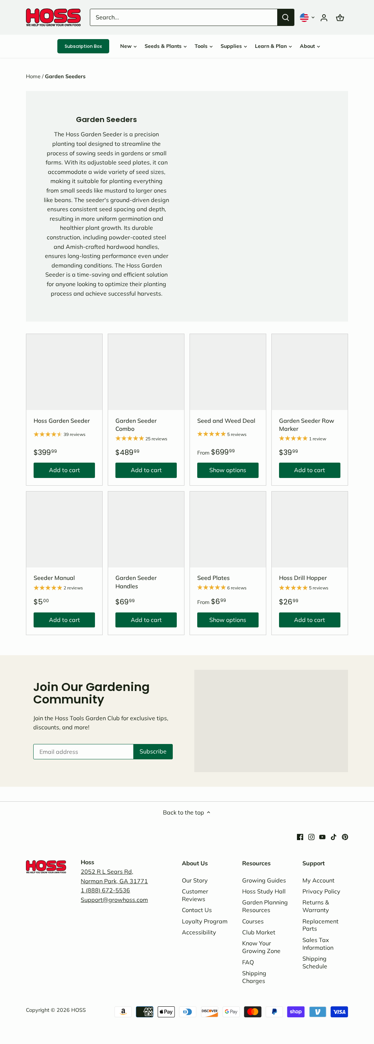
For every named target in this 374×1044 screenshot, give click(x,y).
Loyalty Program (205, 921)
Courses (253, 921)
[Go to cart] (340, 17)
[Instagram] (311, 836)
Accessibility (199, 932)
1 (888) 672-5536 (105, 890)
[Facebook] (300, 836)
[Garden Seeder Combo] (146, 372)
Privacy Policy (321, 891)
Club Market (258, 932)
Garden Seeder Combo (136, 424)
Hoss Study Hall (264, 891)
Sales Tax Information (317, 943)
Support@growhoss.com (114, 899)
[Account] (324, 17)
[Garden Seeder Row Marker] (310, 372)
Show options (221, 472)
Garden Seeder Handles (136, 581)
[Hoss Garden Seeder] (64, 372)
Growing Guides (264, 880)
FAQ (248, 962)
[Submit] (285, 17)
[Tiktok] (334, 836)
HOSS (78, 1010)
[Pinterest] (345, 836)
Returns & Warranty (315, 906)
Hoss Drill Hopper (303, 577)
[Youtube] (322, 836)
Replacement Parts (320, 925)
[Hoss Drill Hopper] (310, 529)
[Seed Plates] (228, 529)
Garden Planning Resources (265, 906)
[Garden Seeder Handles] (146, 529)
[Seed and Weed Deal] (228, 372)
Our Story (195, 880)
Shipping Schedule (314, 962)
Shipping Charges (254, 976)
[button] (308, 17)
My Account (318, 880)
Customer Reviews (195, 895)
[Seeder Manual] (64, 529)
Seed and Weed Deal (226, 420)
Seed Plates (213, 577)
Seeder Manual (54, 577)
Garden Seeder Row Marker (306, 424)
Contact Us (197, 910)
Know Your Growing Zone (261, 946)
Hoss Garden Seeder (62, 420)
